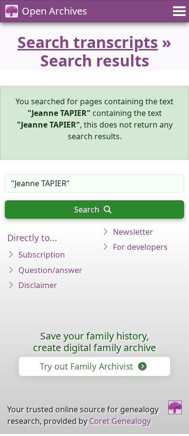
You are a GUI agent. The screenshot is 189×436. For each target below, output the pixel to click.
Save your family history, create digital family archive (94, 341)
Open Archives (54, 10)
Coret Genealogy (120, 421)
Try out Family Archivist (87, 366)
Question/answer (50, 270)
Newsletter (133, 231)
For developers (140, 247)
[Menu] (178, 11)
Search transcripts (87, 42)
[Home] (175, 407)
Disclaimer (37, 285)
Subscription (41, 254)
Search (87, 209)
